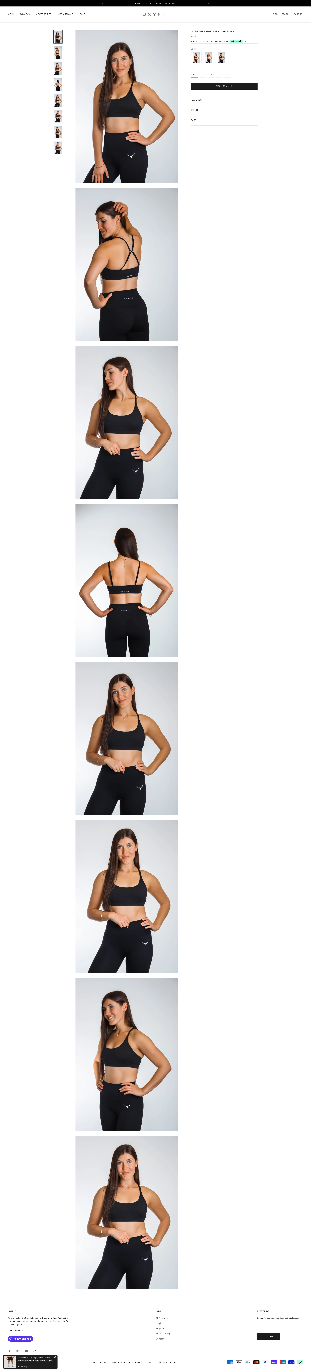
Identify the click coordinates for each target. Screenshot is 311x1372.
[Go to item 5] (58, 100)
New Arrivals (66, 14)
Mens (11, 14)
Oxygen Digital (168, 1362)
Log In (159, 1323)
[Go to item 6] (58, 116)
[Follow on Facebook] (9, 1351)
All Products (162, 1318)
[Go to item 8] (58, 147)
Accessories (43, 14)
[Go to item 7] (58, 132)
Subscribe (268, 1336)
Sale (82, 14)
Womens (25, 14)
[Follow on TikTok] (34, 1351)
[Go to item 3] (58, 68)
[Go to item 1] (58, 37)
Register (160, 1328)
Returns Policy (163, 1333)
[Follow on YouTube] (26, 1351)
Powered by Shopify (124, 1362)
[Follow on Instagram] (17, 1351)
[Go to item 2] (58, 52)
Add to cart (224, 86)
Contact (160, 1338)
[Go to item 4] (58, 84)
